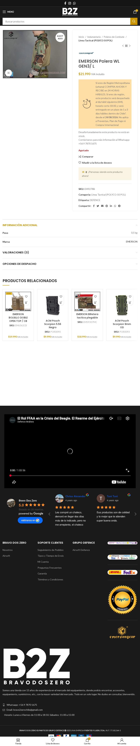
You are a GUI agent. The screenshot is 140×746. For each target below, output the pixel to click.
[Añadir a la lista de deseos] (26, 296)
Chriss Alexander (75, 496)
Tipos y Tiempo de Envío (51, 555)
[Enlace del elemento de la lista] (70, 705)
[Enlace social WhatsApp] (74, 3)
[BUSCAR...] (133, 21)
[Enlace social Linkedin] (111, 206)
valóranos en (28, 520)
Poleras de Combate (114, 37)
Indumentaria (94, 37)
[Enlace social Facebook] (65, 3)
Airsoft (6, 555)
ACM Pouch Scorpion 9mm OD (122, 324)
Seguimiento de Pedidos (51, 549)
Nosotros (8, 549)
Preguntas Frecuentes (50, 567)
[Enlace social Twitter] (98, 206)
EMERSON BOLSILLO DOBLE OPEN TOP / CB (18, 317)
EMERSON (131, 241)
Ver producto (26, 302)
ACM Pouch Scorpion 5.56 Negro (52, 324)
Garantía (42, 573)
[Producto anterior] (123, 46)
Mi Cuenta (43, 561)
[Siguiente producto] (129, 46)
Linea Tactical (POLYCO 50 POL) (95, 40)
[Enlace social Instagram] (69, 3)
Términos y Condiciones (50, 579)
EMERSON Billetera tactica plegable (87, 315)
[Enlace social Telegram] (119, 206)
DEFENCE (95, 200)
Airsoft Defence (81, 549)
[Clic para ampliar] (8, 72)
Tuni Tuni (112, 496)
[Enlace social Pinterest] (106, 206)
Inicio (82, 37)
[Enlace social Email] (102, 206)
